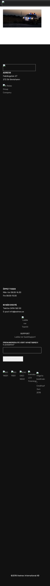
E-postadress (8, 345)
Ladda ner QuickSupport (25, 335)
